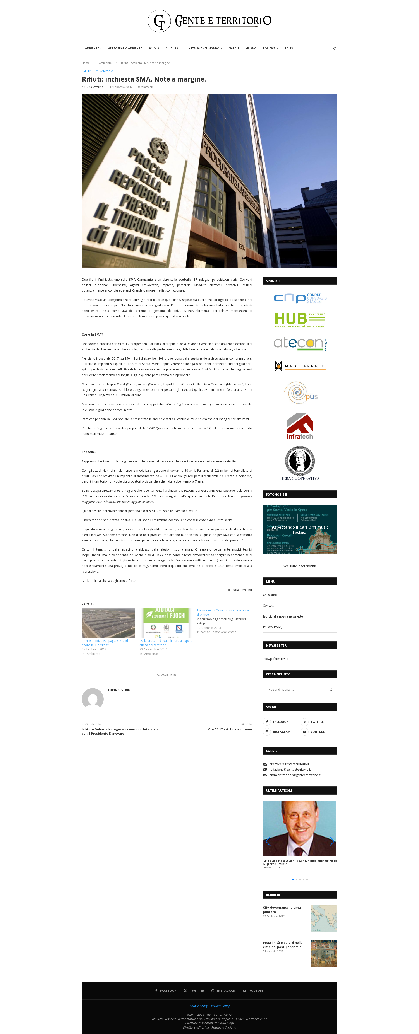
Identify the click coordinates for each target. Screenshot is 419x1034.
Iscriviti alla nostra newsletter (283, 616)
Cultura (172, 48)
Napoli (234, 48)
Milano (251, 48)
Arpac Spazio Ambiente (125, 48)
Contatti (268, 605)
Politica (269, 48)
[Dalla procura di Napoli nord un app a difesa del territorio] (166, 623)
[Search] (335, 48)
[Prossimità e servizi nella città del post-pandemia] (324, 953)
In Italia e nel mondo (203, 48)
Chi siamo (270, 595)
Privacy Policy (272, 627)
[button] (267, 529)
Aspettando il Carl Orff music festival (300, 529)
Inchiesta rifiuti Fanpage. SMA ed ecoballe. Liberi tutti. (105, 642)
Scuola (153, 48)
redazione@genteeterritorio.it (290, 769)
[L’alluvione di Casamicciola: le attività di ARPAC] (226, 621)
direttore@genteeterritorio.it (289, 764)
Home (86, 63)
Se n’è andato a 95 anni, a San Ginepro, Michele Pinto (300, 860)
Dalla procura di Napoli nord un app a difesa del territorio (165, 642)
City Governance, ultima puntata (282, 909)
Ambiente (92, 48)
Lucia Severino (94, 87)
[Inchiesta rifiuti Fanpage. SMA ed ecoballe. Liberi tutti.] (108, 623)
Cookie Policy (199, 1006)
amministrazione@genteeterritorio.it (295, 775)
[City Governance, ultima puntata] (324, 918)
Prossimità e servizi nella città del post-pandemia (282, 944)
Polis (289, 48)
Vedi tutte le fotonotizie (300, 566)
